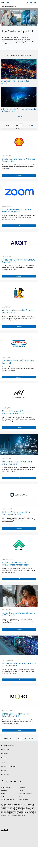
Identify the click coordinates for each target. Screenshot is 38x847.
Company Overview (7, 745)
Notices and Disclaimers (14, 809)
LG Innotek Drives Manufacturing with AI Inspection (17, 462)
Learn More (19, 175)
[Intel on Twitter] (6, 781)
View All (31, 125)
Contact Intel (5, 749)
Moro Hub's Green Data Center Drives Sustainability (16, 714)
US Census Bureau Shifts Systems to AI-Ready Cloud (19, 664)
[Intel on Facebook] (2, 781)
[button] (19, 84)
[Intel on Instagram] (19, 781)
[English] (31, 2)
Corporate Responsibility (9, 766)
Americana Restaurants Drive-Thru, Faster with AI (18, 361)
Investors (4, 758)
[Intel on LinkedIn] (10, 781)
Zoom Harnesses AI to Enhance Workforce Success (16, 210)
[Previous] (13, 125)
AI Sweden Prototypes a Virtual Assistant (15, 81)
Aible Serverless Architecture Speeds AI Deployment (18, 110)
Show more (19, 116)
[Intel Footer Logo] (4, 830)
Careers (3, 762)
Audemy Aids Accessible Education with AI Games (18, 311)
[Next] (27, 125)
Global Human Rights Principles (20, 812)
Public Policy (5, 774)
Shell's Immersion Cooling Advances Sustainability (18, 159)
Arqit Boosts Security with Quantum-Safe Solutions (18, 260)
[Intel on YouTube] (15, 781)
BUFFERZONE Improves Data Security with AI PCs (16, 513)
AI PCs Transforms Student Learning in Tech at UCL (18, 613)
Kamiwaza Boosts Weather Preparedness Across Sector (15, 563)
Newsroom (4, 754)
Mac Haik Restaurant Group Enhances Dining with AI (14, 412)
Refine (20, 129)
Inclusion (4, 770)
